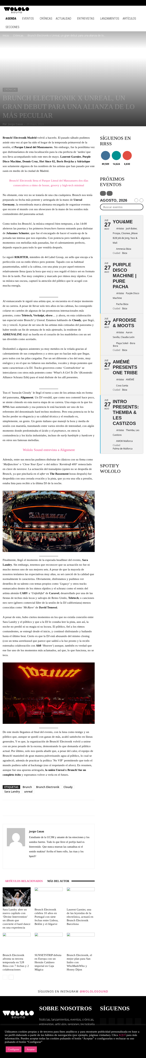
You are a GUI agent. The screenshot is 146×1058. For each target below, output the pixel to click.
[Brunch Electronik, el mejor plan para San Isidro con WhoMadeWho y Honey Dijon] (81, 942)
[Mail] (39, 863)
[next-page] (11, 977)
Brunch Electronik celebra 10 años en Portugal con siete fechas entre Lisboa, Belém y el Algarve (46, 916)
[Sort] (110, 193)
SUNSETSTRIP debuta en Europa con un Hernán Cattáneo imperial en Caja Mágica (48, 962)
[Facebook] (108, 3)
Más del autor (58, 881)
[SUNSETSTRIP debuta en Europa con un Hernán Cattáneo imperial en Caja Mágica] (49, 942)
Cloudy (68, 787)
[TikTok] (133, 3)
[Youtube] (139, 3)
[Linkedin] (120, 3)
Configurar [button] (13, 1049)
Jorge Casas (15, 124)
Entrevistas (85, 18)
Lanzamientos (109, 18)
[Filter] (103, 193)
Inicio (6, 35)
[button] (102, 2)
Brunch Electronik (47, 787)
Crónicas (46, 18)
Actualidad (63, 18)
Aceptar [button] (31, 1049)
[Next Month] (141, 200)
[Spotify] (127, 3)
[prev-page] (5, 977)
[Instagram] (114, 3)
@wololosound (94, 991)
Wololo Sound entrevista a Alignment (49, 450)
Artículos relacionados (24, 881)
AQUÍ (122, 1035)
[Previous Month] (136, 200)
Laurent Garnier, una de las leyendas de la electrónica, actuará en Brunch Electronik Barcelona (80, 916)
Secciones (12, 27)
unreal (28, 791)
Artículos (129, 18)
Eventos (28, 18)
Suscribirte (128, 151)
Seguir (105, 151)
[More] (69, 808)
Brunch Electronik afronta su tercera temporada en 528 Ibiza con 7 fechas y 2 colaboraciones (16, 962)
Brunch (27, 787)
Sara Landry (12, 791)
